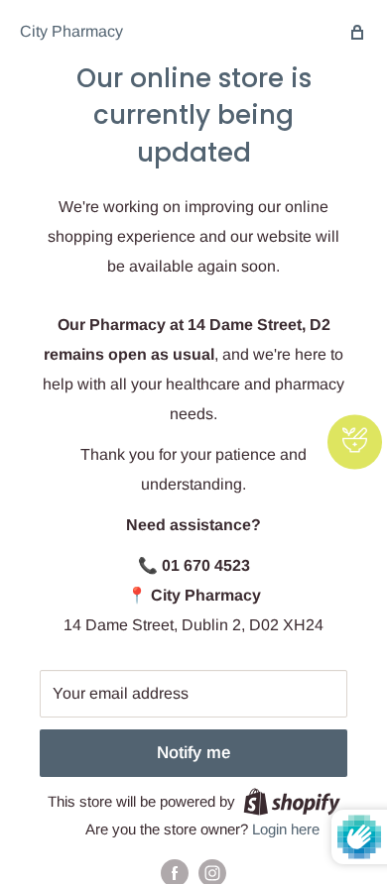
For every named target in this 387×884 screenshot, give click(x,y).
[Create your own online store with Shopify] (291, 801)
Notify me (193, 752)
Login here (286, 829)
